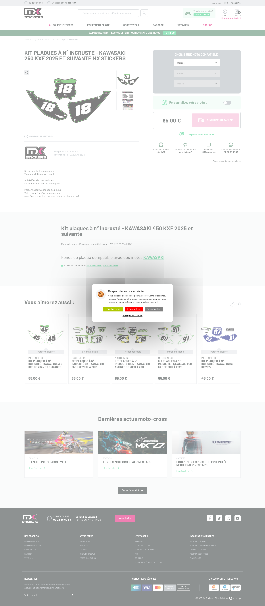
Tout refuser (135, 309)
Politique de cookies (132, 315)
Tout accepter (114, 309)
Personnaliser (154, 309)
